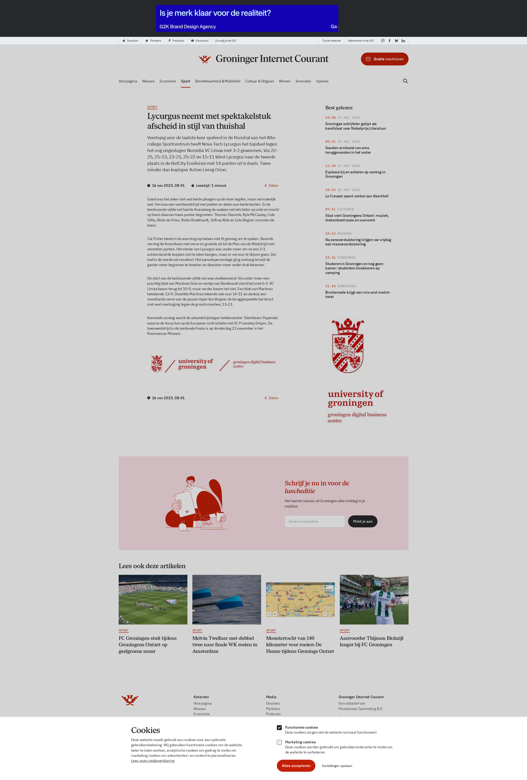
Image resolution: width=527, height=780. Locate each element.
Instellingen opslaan (337, 766)
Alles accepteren (296, 765)
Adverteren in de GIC (361, 40)
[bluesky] (396, 40)
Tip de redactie (331, 40)
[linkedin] (403, 40)
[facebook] (389, 40)
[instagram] (382, 40)
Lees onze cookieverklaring (153, 760)
